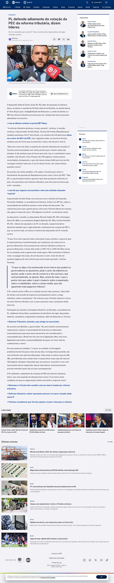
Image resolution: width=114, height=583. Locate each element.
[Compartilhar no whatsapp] (54, 39)
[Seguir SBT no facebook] (90, 560)
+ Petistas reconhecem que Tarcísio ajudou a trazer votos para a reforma (39, 402)
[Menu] (106, 2)
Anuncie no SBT (56, 553)
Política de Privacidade (48, 577)
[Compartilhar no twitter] (64, 39)
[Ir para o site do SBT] (28, 560)
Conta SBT (98, 2)
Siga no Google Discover (61, 93)
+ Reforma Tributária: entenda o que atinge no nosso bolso (33, 322)
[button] (14, 425)
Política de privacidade (56, 558)
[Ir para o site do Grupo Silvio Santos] (15, 560)
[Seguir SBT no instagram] (84, 560)
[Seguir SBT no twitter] (95, 560)
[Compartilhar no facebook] (59, 39)
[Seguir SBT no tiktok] (107, 560)
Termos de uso (56, 562)
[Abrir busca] (87, 2)
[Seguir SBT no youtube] (101, 560)
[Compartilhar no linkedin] (68, 39)
